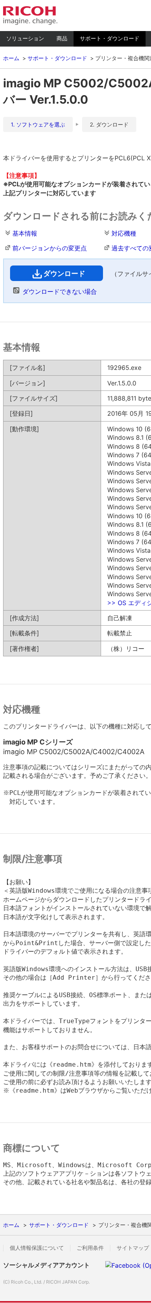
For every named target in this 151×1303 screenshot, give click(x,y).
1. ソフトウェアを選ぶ (38, 124)
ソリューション (25, 38)
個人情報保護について (37, 1248)
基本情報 (24, 233)
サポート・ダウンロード (109, 38)
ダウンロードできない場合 (59, 291)
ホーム (11, 58)
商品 (62, 38)
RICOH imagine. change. (30, 15)
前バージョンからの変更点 (49, 248)
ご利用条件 (90, 1248)
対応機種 (124, 233)
